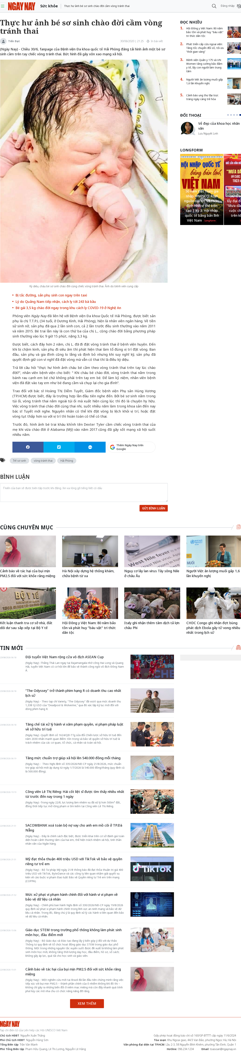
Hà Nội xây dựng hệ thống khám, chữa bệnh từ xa (88, 573)
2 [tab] (232, 115)
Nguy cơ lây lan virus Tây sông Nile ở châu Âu (151, 573)
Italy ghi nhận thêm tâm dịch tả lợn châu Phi (151, 625)
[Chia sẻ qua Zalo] (90, 447)
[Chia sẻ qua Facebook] (27, 447)
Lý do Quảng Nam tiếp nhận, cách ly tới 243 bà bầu (55, 301)
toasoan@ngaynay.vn (223, 1049)
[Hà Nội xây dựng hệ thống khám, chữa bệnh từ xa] (90, 551)
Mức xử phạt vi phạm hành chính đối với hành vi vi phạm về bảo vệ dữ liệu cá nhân (71, 897)
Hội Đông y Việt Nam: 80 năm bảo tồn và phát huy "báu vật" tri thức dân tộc (89, 628)
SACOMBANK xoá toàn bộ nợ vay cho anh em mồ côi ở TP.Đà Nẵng (73, 827)
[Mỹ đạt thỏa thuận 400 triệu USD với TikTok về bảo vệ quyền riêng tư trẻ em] (152, 869)
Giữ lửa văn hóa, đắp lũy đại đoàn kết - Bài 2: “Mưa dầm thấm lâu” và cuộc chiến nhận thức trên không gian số (201, 206)
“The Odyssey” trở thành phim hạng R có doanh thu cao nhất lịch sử (73, 693)
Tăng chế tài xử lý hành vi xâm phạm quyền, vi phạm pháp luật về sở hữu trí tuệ (74, 726)
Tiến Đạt (14, 41)
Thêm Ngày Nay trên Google (129, 447)
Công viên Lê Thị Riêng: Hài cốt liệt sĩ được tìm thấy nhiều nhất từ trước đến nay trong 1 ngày (74, 794)
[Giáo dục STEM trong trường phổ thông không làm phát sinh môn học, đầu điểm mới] (152, 940)
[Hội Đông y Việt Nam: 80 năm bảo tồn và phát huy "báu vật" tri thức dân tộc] (90, 603)
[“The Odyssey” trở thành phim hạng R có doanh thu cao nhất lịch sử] (152, 700)
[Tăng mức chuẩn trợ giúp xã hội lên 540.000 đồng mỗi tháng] (152, 768)
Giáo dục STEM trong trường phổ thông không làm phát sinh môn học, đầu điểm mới (73, 932)
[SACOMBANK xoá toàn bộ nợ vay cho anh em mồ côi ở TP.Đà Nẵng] (152, 835)
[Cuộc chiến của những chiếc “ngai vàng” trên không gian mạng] (187, 128)
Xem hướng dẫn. (145, 463)
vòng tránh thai (43, 460)
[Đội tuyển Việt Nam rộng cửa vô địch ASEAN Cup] (152, 667)
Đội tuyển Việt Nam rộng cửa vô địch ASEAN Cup (64, 657)
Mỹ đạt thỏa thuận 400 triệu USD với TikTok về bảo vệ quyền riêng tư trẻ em (73, 861)
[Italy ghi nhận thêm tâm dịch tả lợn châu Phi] (152, 603)
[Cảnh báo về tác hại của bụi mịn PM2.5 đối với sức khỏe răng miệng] (28, 551)
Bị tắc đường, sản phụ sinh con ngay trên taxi (51, 295)
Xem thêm (87, 1003)
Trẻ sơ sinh (19, 460)
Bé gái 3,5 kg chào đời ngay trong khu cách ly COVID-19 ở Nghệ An (68, 307)
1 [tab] (228, 115)
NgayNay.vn (21, 6)
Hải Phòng (66, 460)
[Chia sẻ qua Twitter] (59, 447)
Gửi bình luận (153, 508)
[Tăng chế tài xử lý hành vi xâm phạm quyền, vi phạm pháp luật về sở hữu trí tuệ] (152, 734)
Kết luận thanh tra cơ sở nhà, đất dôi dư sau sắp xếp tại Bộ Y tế (26, 625)
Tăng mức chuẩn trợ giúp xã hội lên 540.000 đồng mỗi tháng (72, 758)
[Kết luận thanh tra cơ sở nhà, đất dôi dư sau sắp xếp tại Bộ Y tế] (28, 603)
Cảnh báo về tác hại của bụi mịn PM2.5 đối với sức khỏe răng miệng (27, 573)
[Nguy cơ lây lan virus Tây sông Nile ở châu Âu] (152, 551)
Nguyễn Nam (206, 138)
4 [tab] (238, 115)
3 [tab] (235, 115)
